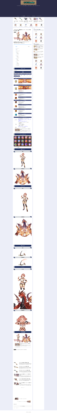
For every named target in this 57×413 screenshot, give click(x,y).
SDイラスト (17, 58)
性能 (16, 49)
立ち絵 (17, 62)
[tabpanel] (16, 20)
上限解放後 (18, 53)
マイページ (17, 55)
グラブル (15, 349)
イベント (17, 61)
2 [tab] (28, 23)
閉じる (28, 46)
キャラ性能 (18, 349)
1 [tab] (27, 23)
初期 (17, 56)
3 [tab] (29, 23)
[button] (42, 31)
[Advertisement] (28, 11)
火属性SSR (25, 349)
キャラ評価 (20, 349)
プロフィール (17, 48)
